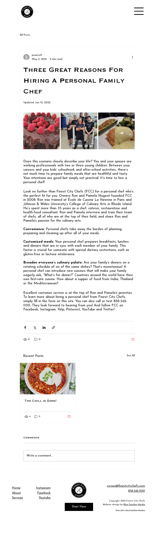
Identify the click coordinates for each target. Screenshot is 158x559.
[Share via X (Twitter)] (34, 327)
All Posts (25, 35)
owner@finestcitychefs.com (126, 486)
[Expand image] (41, 131)
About (16, 493)
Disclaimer (141, 510)
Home (16, 488)
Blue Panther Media (134, 504)
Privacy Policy (120, 510)
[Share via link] (53, 327)
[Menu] (139, 11)
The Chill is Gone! (40, 401)
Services (17, 497)
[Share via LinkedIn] (44, 327)
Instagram (43, 488)
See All (131, 355)
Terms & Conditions (131, 510)
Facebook (43, 493)
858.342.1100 (136, 491)
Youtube (44, 497)
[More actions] (132, 57)
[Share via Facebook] (25, 327)
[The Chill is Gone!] (48, 378)
